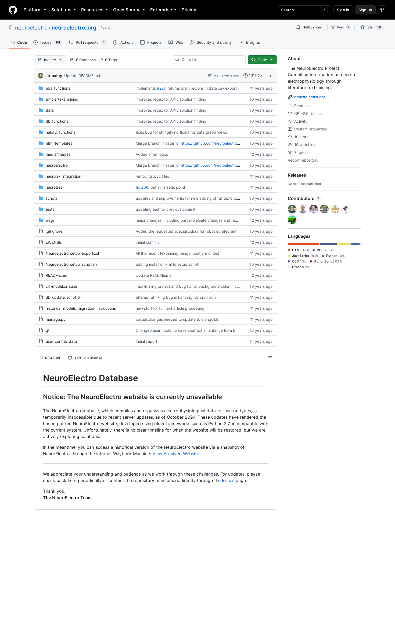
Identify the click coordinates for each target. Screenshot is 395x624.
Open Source (127, 9)
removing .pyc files (152, 176)
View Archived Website (175, 453)
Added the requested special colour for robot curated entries (189, 231)
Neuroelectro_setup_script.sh (71, 264)
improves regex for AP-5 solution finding (171, 99)
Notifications (312, 27)
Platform (33, 9)
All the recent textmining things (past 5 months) (177, 253)
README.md (56, 275)
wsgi (50, 220)
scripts (52, 198)
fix (138, 187)
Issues (228, 480)
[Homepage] (13, 9)
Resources (92, 9)
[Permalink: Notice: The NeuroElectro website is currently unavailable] (39, 396)
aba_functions (58, 88)
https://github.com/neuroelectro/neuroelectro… (222, 143)
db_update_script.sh (63, 297)
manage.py (56, 319)
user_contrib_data (61, 341)
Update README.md (82, 75)
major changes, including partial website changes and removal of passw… (200, 220)
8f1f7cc (213, 75)
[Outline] (270, 357)
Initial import (146, 341)
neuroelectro (31, 27)
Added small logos (152, 154)
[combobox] (211, 60)
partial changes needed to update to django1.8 (177, 319)
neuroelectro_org (74, 27)
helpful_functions (60, 132)
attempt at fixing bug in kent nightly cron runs (176, 297)
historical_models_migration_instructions (81, 308)
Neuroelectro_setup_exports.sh (73, 253)
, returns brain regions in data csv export (201, 88)
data (50, 110)
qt (47, 330)
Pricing (189, 9)
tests (50, 209)
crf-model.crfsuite (61, 286)
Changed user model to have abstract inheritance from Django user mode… (202, 330)
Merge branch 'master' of (158, 143)
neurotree (54, 187)
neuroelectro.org (310, 96)
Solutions (61, 9)
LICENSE (53, 242)
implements (146, 88)
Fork (343, 27)
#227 (161, 88)
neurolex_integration (63, 176)
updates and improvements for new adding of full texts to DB (189, 198)
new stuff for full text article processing (170, 308)
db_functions (57, 121)
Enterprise (161, 9)
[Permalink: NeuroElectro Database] (39, 378)
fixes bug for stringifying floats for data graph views (181, 132)
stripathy (53, 75)
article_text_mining (62, 99)
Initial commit (147, 242)
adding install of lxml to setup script (167, 264)
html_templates (59, 143)
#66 (144, 187)
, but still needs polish (167, 187)
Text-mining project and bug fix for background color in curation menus (198, 286)
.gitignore (54, 231)
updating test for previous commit (165, 209)
